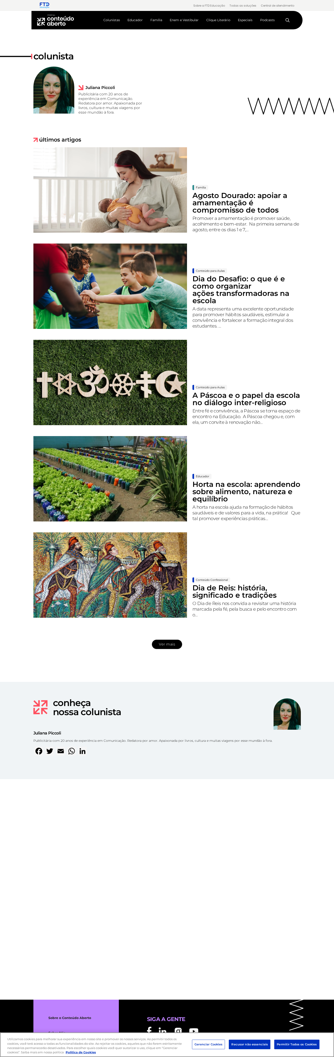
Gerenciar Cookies (208, 1044)
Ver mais (167, 644)
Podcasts (267, 20)
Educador (135, 20)
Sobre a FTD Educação (209, 6)
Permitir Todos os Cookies (297, 1044)
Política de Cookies (81, 1052)
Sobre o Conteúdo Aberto (69, 1018)
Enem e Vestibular (184, 20)
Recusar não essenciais (249, 1044)
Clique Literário (218, 20)
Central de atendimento (277, 6)
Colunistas (111, 20)
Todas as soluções (242, 6)
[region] (167, 1044)
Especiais (245, 20)
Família (156, 20)
